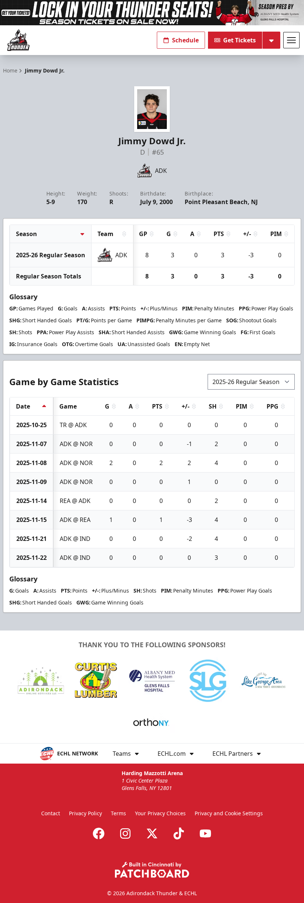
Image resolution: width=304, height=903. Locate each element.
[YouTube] (205, 833)
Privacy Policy (85, 813)
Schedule (185, 40)
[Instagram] (125, 833)
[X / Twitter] (152, 833)
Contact (50, 813)
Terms (118, 813)
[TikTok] (178, 833)
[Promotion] (152, 12)
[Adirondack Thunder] (18, 40)
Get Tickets (239, 40)
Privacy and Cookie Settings (229, 813)
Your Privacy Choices (160, 813)
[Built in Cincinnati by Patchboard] (152, 870)
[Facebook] (98, 833)
